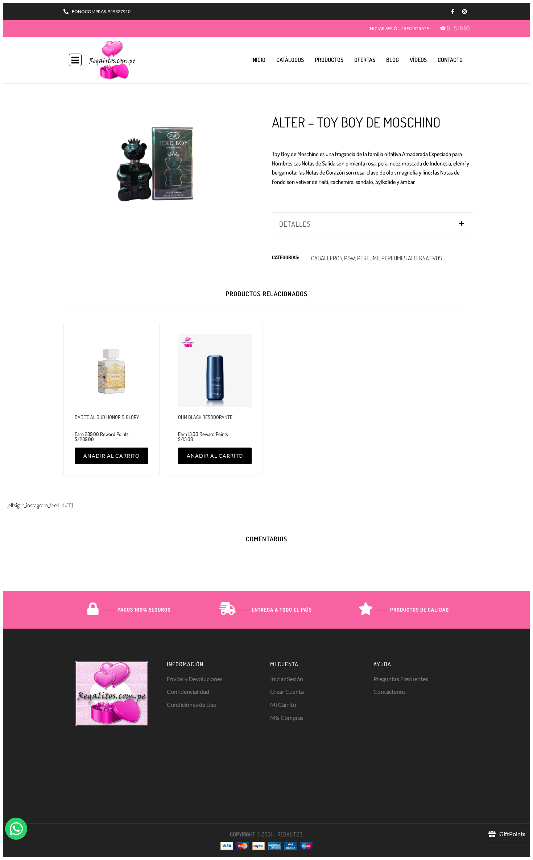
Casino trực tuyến (86, 771)
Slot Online (88, 746)
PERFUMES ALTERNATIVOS (411, 258)
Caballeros (326, 258)
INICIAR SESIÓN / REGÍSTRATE (398, 28)
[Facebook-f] (452, 12)
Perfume (368, 258)
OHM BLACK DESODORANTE (205, 417)
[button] (75, 60)
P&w (349, 258)
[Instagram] (464, 12)
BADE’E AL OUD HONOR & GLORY (107, 417)
